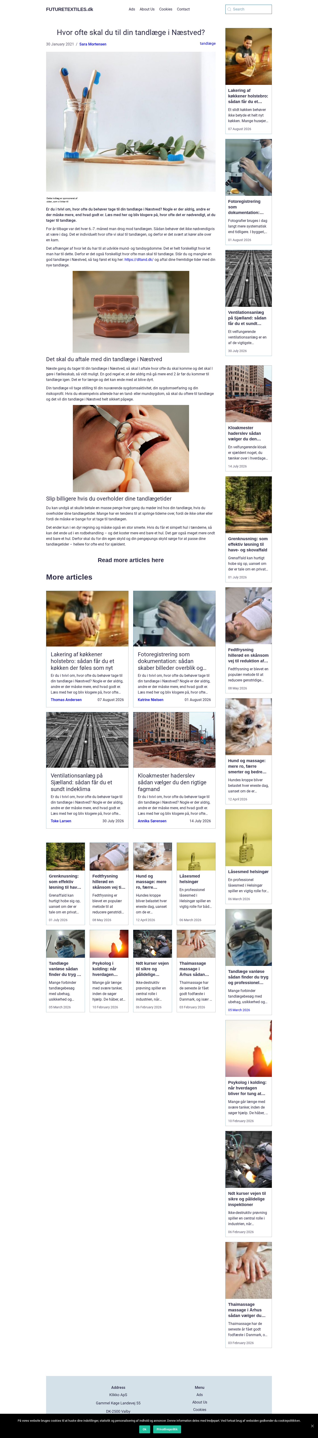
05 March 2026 (239, 1010)
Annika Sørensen (152, 821)
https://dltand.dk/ (139, 259)
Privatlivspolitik (167, 1429)
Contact (183, 9)
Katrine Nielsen (150, 700)
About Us (147, 9)
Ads (132, 9)
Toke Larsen (61, 821)
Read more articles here (131, 560)
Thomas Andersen (66, 700)
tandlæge (208, 43)
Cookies (165, 9)
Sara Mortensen (92, 44)
